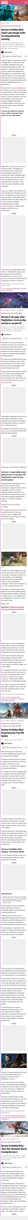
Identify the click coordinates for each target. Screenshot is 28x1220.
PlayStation (9, 290)
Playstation (20, 310)
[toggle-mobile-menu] (26, 2)
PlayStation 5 (12, 699)
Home (3, 23)
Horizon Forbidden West (13, 288)
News (7, 23)
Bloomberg (17, 510)
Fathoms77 (5, 191)
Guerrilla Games (10, 700)
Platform (13, 310)
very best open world (15, 90)
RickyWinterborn (14, 166)
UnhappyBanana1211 (8, 206)
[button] (26, 56)
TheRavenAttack (6, 270)
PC (18, 1139)
